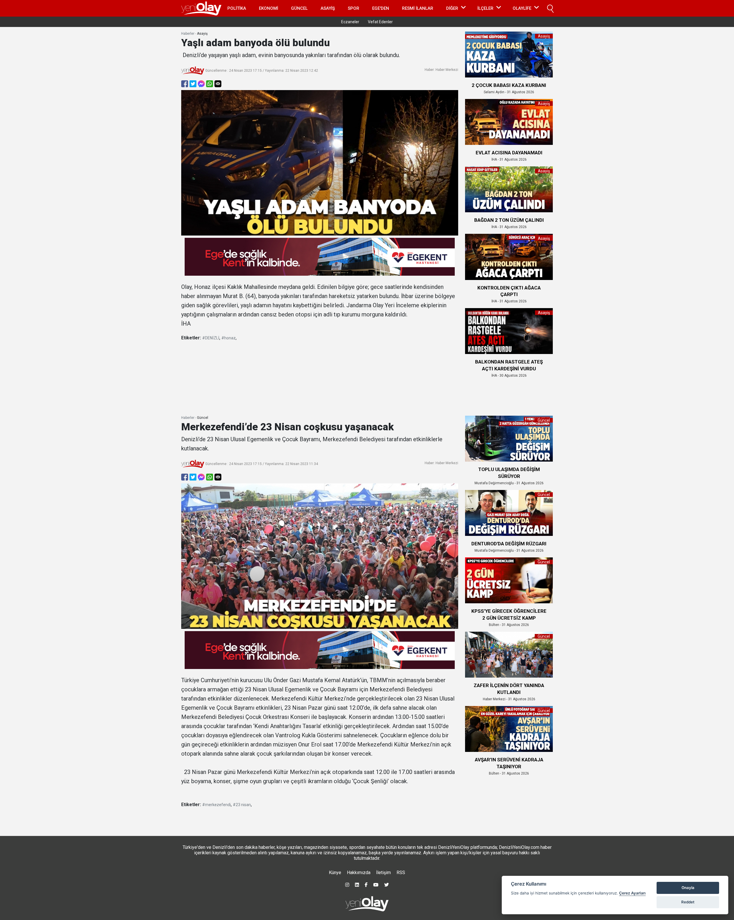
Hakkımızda (358, 872)
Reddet (687, 902)
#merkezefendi (216, 804)
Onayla (688, 887)
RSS (401, 872)
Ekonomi (268, 8)
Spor (353, 8)
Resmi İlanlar (417, 8)
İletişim (383, 872)
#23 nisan (242, 804)
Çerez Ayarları (632, 893)
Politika (236, 8)
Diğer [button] (452, 8)
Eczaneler (350, 22)
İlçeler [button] (485, 8)
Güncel (299, 8)
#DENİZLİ (210, 338)
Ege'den (380, 8)
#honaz (228, 338)
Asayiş (328, 8)
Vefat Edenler (380, 22)
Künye (335, 872)
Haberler (187, 34)
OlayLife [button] (522, 8)
